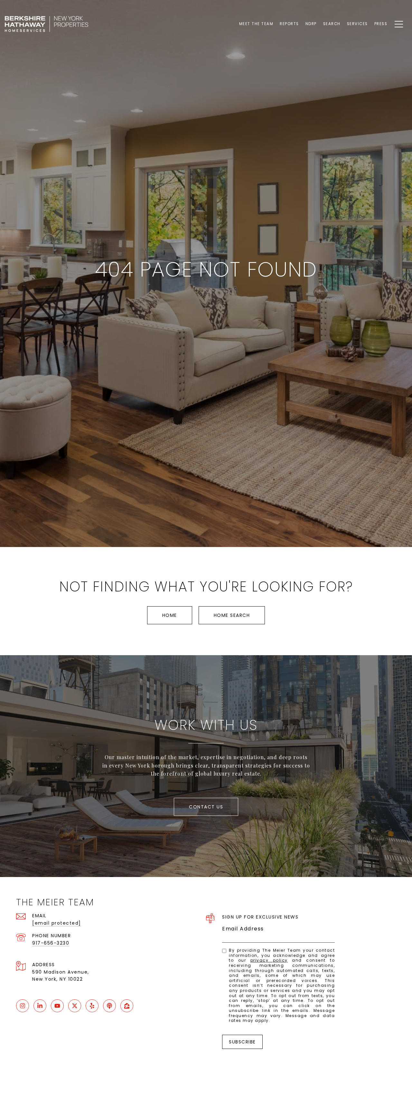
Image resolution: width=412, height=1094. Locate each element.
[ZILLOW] (126, 1005)
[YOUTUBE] (57, 1005)
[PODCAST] (109, 1005)
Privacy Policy (269, 960)
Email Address (243, 928)
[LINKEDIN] (39, 1005)
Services (357, 23)
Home (169, 615)
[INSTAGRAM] (22, 1005)
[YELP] (92, 1005)
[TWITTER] (74, 1005)
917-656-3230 (50, 943)
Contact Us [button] (206, 807)
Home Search (232, 615)
